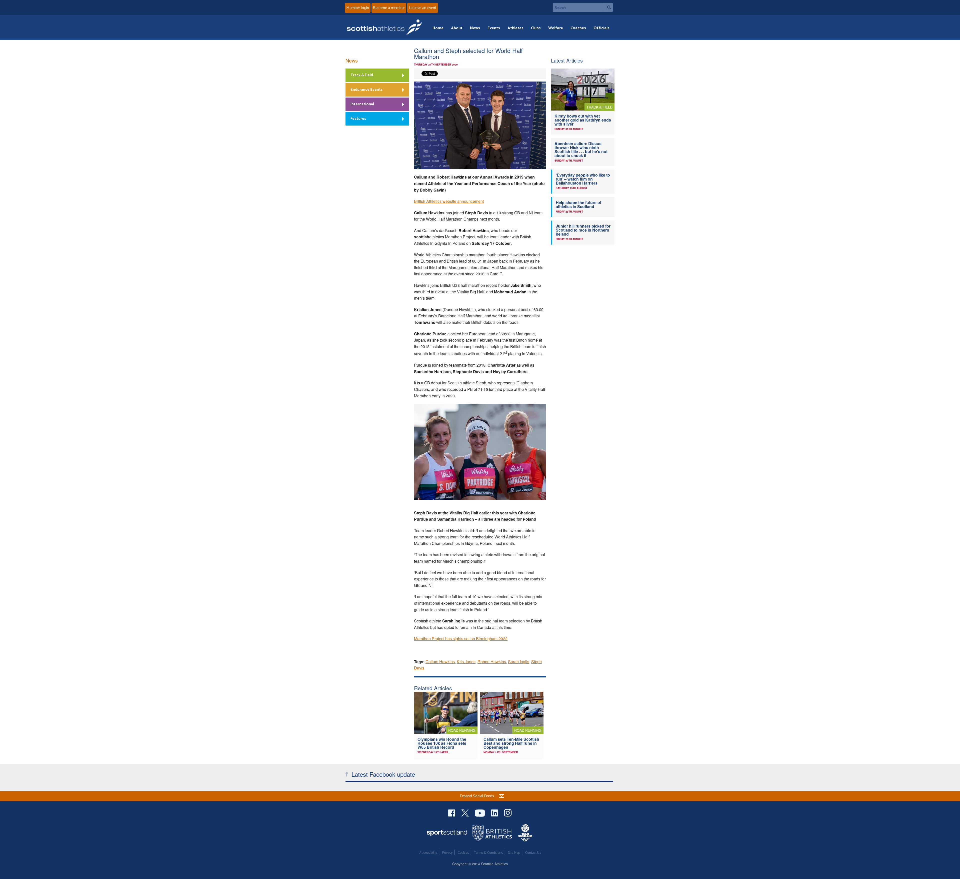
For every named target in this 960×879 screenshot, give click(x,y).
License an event (422, 8)
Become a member (389, 8)
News (475, 28)
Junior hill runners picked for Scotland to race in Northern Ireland (583, 230)
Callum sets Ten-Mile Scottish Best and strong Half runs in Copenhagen (511, 743)
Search (608, 7)
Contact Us (533, 853)
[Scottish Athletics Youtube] (480, 812)
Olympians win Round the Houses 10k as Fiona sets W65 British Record (442, 743)
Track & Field (361, 75)
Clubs (536, 28)
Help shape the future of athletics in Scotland (578, 204)
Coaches (578, 28)
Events (494, 28)
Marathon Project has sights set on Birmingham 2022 (461, 638)
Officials (602, 28)
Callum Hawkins (440, 661)
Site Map (514, 853)
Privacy (447, 853)
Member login (357, 8)
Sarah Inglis (518, 661)
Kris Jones (466, 661)
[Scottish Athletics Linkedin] (495, 812)
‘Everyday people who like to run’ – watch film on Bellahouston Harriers (583, 179)
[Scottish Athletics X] (465, 812)
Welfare (555, 28)
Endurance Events (366, 90)
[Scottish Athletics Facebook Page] (452, 812)
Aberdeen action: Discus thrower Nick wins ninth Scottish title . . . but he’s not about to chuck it (581, 149)
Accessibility (428, 853)
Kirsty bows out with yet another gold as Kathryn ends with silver (582, 120)
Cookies (463, 853)
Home (438, 28)
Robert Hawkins (492, 661)
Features (358, 119)
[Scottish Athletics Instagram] (508, 812)
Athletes (516, 28)
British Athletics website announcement (449, 201)
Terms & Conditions (488, 853)
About (456, 28)
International (362, 104)
